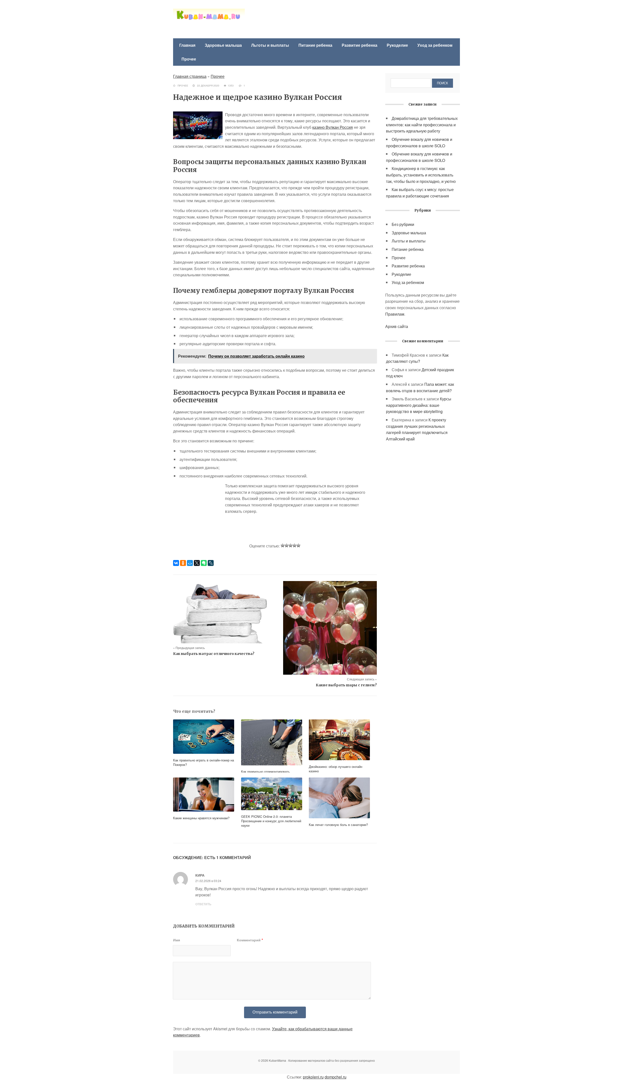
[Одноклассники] (183, 563)
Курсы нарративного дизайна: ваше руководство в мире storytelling (418, 405)
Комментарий (250, 939)
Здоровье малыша (223, 45)
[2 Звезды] (287, 545)
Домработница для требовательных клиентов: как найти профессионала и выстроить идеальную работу (422, 124)
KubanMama (209, 20)
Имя (176, 939)
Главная (187, 45)
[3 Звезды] (291, 545)
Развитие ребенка (359, 45)
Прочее (188, 59)
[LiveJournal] (211, 563)
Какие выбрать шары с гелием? (346, 685)
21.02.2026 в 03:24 (208, 881)
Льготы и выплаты (270, 45)
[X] (197, 563)
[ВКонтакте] (176, 563)
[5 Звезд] (298, 545)
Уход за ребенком (434, 45)
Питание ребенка (315, 45)
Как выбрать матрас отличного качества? (213, 653)
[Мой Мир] (190, 563)
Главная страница (189, 76)
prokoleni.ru (313, 1077)
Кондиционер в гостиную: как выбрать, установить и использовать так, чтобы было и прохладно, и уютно (421, 175)
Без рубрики (403, 224)
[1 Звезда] (283, 545)
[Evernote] (204, 563)
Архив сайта (396, 326)
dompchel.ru (335, 1077)
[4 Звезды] (294, 545)
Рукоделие (397, 45)
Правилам (394, 314)
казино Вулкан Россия (332, 127)
